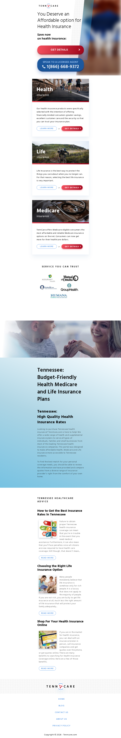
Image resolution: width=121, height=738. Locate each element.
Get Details (72, 128)
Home (61, 699)
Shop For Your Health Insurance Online (60, 623)
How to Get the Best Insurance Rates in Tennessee (59, 512)
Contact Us (61, 712)
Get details (59, 49)
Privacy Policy (62, 725)
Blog (61, 705)
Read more (47, 557)
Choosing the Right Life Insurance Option (54, 568)
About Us (61, 719)
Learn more (46, 128)
